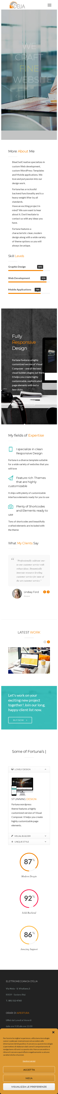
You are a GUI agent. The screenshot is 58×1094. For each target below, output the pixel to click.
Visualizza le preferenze (29, 1086)
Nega (29, 1078)
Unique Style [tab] (21, 847)
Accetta (29, 1069)
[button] (53, 1032)
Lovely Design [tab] (22, 774)
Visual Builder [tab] (22, 841)
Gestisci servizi (29, 1061)
